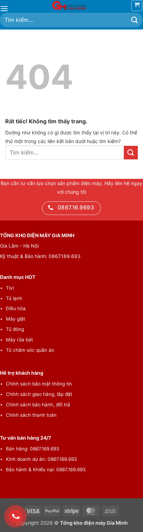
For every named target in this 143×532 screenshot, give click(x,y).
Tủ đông (15, 329)
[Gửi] (135, 20)
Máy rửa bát (19, 339)
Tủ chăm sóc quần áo (30, 350)
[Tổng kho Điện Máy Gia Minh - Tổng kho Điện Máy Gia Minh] (71, 5)
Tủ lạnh (14, 298)
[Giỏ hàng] (136, 5)
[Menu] (4, 8)
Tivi (10, 288)
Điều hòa (16, 308)
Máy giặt (15, 319)
